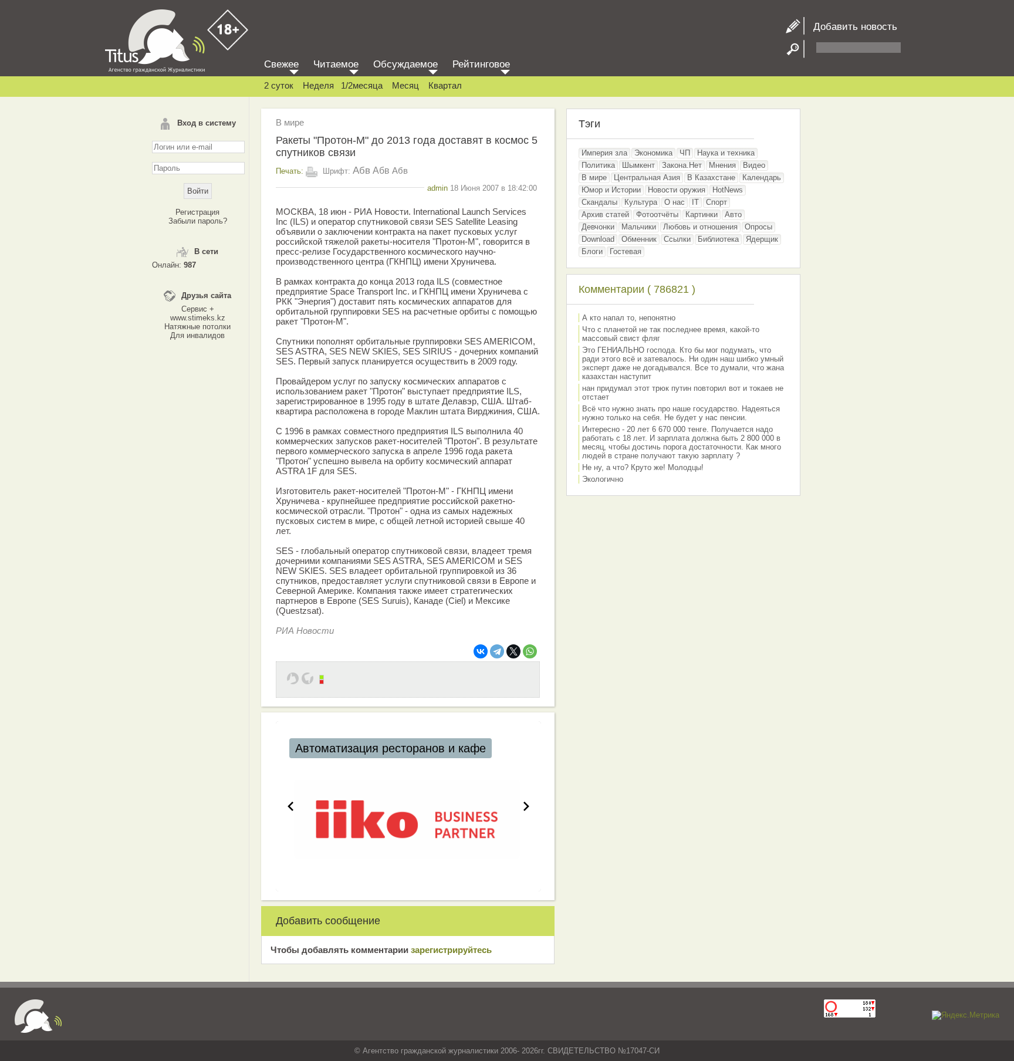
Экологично (602, 479)
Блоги (592, 251)
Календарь (761, 177)
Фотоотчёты (657, 214)
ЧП (685, 152)
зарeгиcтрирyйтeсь (451, 950)
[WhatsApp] (530, 651)
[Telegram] (497, 651)
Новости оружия (676, 189)
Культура (640, 202)
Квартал (445, 85)
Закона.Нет (682, 165)
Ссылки (677, 239)
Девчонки (598, 226)
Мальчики (638, 226)
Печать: (289, 171)
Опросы (758, 226)
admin (437, 188)
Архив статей (605, 214)
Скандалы (599, 202)
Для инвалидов (197, 335)
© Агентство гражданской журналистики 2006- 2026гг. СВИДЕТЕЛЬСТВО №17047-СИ (507, 1050)
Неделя (318, 85)
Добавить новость (851, 26)
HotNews (727, 189)
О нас (674, 202)
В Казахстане (711, 177)
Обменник (639, 239)
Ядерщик (762, 239)
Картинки (701, 214)
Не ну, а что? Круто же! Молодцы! (643, 467)
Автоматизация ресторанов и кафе (390, 748)
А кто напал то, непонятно (628, 317)
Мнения (722, 165)
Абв (361, 170)
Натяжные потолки (197, 326)
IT (695, 202)
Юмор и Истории (611, 189)
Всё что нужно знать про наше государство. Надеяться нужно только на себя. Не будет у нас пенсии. (681, 413)
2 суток (278, 85)
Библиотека (718, 239)
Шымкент (638, 165)
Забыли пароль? (197, 221)
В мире (290, 122)
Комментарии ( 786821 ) (637, 289)
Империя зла (604, 152)
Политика (598, 165)
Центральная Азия (647, 177)
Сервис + (197, 309)
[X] (513, 651)
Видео (754, 165)
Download (598, 239)
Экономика (653, 152)
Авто (733, 214)
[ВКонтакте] (481, 651)
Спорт (716, 202)
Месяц (405, 85)
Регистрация (197, 212)
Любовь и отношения (700, 226)
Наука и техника (726, 152)
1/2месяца (362, 85)
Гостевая (625, 251)
